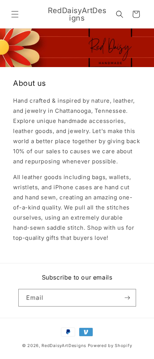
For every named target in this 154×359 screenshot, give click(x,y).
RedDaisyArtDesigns (63, 345)
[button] (15, 14)
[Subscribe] (127, 298)
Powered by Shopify (110, 345)
